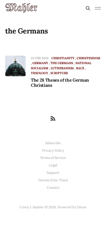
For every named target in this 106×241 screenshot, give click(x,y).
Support (53, 172)
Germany (40, 63)
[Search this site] (88, 8)
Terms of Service (53, 158)
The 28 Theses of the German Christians (60, 82)
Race (80, 68)
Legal (53, 165)
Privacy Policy (53, 150)
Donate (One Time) (53, 180)
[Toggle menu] (98, 8)
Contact (53, 187)
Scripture (59, 73)
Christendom (88, 58)
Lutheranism (62, 68)
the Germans (61, 63)
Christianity (62, 58)
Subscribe (53, 143)
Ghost (81, 207)
